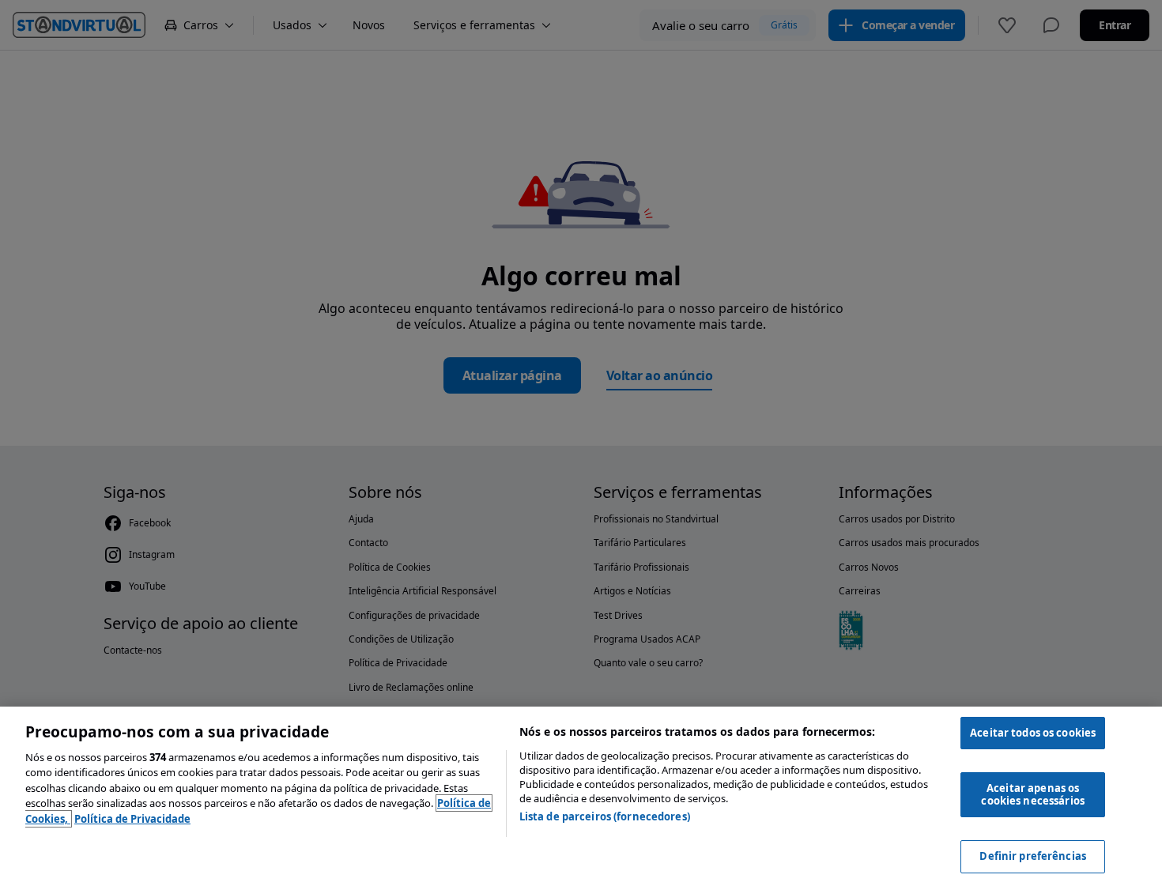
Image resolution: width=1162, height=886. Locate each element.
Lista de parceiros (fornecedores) (604, 816)
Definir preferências (1032, 856)
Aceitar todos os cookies (1033, 733)
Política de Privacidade (132, 819)
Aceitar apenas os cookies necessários (1032, 794)
